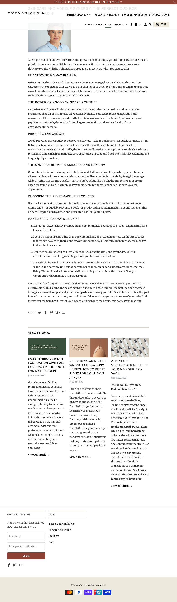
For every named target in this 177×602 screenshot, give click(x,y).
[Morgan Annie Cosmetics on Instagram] (136, 25)
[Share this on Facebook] (45, 313)
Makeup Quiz (142, 14)
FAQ (51, 542)
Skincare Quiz (160, 14)
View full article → (38, 454)
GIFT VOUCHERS (94, 24)
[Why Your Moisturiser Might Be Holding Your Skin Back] (130, 347)
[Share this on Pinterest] (51, 313)
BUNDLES (127, 14)
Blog (108, 24)
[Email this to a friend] (63, 313)
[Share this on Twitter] (39, 313)
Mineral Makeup (79, 14)
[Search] (150, 25)
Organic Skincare (106, 14)
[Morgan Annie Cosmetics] (26, 11)
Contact (121, 24)
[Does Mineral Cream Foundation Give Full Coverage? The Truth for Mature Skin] (47, 346)
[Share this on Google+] (57, 313)
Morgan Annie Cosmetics (92, 585)
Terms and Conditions (61, 523)
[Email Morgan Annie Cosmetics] (140, 25)
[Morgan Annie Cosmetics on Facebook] (131, 25)
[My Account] (145, 25)
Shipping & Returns (60, 530)
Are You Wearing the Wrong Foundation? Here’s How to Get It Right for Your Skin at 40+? (87, 369)
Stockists (54, 536)
